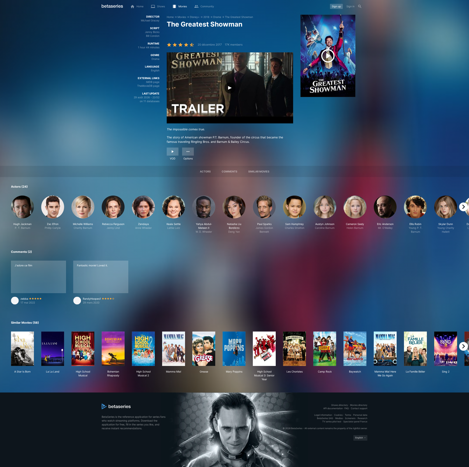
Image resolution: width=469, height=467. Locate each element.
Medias (339, 418)
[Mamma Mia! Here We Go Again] (385, 349)
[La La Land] (52, 349)
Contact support (359, 408)
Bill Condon (152, 35)
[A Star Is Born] (22, 349)
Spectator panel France (355, 421)
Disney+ (195, 16)
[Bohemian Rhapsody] (113, 349)
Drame (217, 16)
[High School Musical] (82, 349)
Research (362, 418)
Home (170, 16)
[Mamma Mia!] (173, 349)
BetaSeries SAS (325, 418)
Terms (348, 415)
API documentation (333, 408)
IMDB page (152, 81)
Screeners (350, 418)
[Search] (359, 6)
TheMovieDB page (148, 85)
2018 (206, 16)
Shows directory (339, 405)
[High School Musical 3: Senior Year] (264, 349)
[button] (22, 215)
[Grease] (203, 349)
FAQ (346, 408)
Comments (229, 171)
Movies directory (358, 405)
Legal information (323, 415)
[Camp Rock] (324, 349)
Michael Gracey (150, 20)
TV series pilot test (331, 421)
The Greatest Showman (239, 16)
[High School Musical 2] (143, 349)
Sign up (336, 6)
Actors (205, 171)
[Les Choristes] (294, 349)
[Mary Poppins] (234, 349)
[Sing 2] (445, 349)
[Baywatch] (355, 349)
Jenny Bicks (152, 32)
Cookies (338, 415)
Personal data (360, 415)
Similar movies (258, 171)
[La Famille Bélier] (415, 349)
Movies (182, 16)
